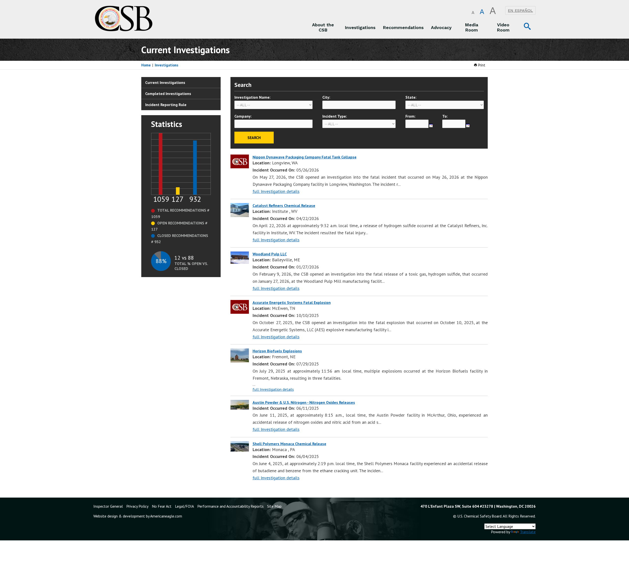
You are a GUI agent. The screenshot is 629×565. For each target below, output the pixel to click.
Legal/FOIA (184, 506)
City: (326, 97)
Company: (243, 116)
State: (410, 97)
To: (445, 116)
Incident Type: (334, 116)
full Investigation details (276, 191)
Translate (528, 531)
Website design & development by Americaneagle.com (137, 516)
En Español (520, 10)
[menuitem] (323, 27)
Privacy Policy (137, 506)
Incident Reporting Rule (165, 104)
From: (410, 116)
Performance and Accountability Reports (230, 506)
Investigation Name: (252, 97)
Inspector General (108, 506)
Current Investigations (165, 82)
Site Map (274, 506)
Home (146, 65)
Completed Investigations (168, 93)
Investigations (166, 65)
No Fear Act (162, 506)
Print (481, 65)
